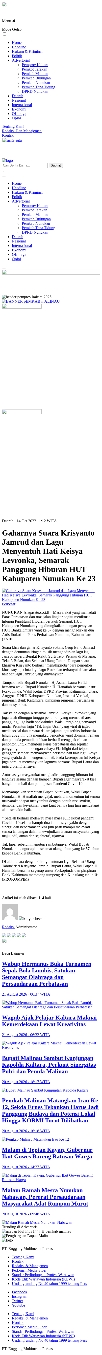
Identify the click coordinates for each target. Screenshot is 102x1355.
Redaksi (8, 927)
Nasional (19, 100)
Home (17, 42)
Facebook (19, 1292)
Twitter (17, 1301)
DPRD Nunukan (35, 91)
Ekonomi (19, 109)
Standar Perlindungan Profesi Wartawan (43, 1275)
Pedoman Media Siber (29, 1270)
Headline (19, 47)
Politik (17, 56)
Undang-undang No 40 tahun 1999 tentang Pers (49, 1283)
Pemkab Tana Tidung (38, 87)
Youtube (18, 1305)
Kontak (8, 135)
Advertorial (21, 60)
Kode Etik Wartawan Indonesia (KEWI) (43, 1279)
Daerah (17, 96)
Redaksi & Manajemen (30, 1266)
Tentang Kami (13, 126)
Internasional (22, 105)
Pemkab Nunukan (36, 82)
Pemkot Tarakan (34, 69)
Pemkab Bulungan (36, 78)
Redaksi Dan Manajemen (22, 131)
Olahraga (19, 113)
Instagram (19, 1296)
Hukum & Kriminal (27, 51)
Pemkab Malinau (35, 74)
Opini (16, 118)
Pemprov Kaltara (35, 65)
